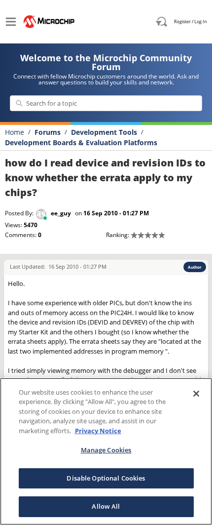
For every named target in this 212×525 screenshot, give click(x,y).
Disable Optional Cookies (106, 478)
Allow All (106, 506)
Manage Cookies (106, 449)
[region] (106, 451)
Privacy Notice (98, 430)
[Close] (196, 393)
